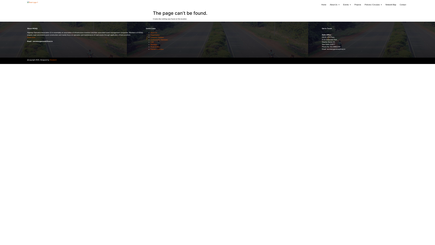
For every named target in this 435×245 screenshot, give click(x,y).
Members (153, 44)
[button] (334, 4)
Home (323, 5)
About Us (333, 5)
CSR (152, 42)
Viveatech (53, 60)
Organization (155, 35)
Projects (357, 5)
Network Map (390, 5)
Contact (403, 5)
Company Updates (157, 37)
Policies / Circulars (372, 5)
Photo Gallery (155, 47)
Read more (31, 37)
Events (346, 5)
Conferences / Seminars (159, 40)
